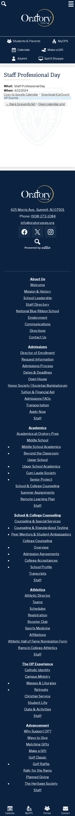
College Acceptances (41, 560)
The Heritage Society (41, 783)
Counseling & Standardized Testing (41, 528)
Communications (37, 324)
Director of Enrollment (37, 353)
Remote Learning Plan (37, 499)
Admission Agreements (41, 554)
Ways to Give (37, 738)
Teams (37, 602)
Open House (37, 379)
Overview (41, 547)
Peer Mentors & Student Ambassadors (41, 534)
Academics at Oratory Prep (38, 434)
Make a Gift (55, 50)
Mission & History (37, 291)
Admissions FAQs (37, 399)
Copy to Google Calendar (21, 94)
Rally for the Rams (37, 770)
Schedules (38, 609)
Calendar (23, 50)
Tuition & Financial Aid (37, 392)
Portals (47, 813)
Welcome (37, 285)
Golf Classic (37, 757)
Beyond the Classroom (41, 453)
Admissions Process (37, 366)
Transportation (37, 405)
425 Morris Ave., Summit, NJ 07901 (37, 210)
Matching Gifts (37, 744)
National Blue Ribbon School (37, 311)
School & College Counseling (37, 486)
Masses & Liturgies (41, 683)
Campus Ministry (37, 676)
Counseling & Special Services (38, 521)
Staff (38, 418)
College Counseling (37, 541)
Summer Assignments (37, 492)
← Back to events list (20, 104)
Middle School (37, 440)
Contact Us (37, 337)
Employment (37, 318)
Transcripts (37, 573)
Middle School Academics (41, 447)
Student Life (37, 703)
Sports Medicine (37, 628)
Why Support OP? (37, 731)
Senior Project (41, 479)
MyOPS (63, 41)
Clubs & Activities (37, 709)
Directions (38, 331)
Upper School (37, 460)
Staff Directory (37, 304)
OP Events (11, 98)
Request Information (37, 359)
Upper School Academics (41, 466)
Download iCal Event (55, 94)
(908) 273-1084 (43, 216)
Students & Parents (26, 41)
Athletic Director (37, 595)
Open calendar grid (51, 104)
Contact (65, 813)
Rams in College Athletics (37, 648)
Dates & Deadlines (37, 372)
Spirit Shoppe (54, 58)
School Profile (41, 567)
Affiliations (37, 635)
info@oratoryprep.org (37, 223)
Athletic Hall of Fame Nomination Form (37, 641)
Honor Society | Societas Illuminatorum (37, 385)
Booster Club (37, 622)
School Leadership (37, 298)
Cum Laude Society (41, 473)
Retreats (41, 690)
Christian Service (37, 696)
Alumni (22, 58)
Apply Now (37, 412)
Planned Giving (37, 777)
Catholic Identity (37, 670)
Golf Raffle (41, 764)
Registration (37, 615)
